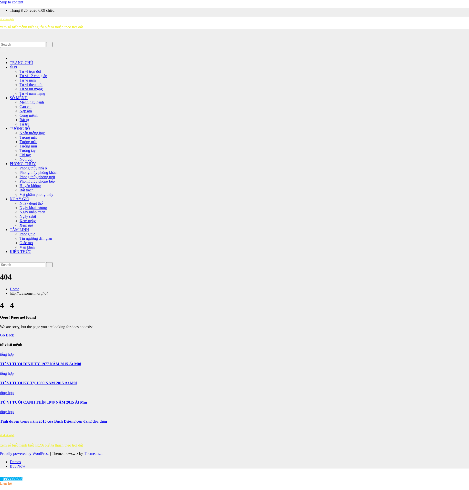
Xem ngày (28, 221)
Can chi (26, 106)
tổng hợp (7, 354)
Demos (15, 462)
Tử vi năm (28, 80)
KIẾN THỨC (20, 252)
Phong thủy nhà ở (33, 168)
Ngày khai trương (33, 208)
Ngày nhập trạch (32, 212)
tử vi (13, 67)
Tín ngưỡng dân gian (36, 238)
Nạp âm (26, 111)
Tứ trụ (24, 124)
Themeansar (93, 453)
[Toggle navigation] (3, 49)
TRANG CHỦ (21, 63)
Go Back (7, 335)
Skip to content (11, 2)
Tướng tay (28, 150)
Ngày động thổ (31, 203)
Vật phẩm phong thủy (36, 194)
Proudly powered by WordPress (25, 453)
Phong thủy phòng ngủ (37, 177)
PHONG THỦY (23, 164)
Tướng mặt (28, 137)
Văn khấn (27, 247)
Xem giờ (26, 225)
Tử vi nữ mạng (31, 89)
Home (14, 289)
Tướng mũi (28, 146)
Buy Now (17, 466)
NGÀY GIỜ (19, 199)
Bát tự (24, 120)
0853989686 (12, 479)
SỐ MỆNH (19, 98)
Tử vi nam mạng (32, 93)
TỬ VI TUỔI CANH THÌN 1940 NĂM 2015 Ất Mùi (43, 402)
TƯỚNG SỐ (20, 128)
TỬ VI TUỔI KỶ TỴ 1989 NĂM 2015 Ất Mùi (38, 383)
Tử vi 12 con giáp (33, 76)
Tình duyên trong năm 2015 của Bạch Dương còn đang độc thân (53, 421)
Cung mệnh (29, 115)
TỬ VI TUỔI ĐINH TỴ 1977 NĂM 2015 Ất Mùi (40, 364)
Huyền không (30, 186)
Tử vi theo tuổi (31, 85)
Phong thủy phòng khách (39, 172)
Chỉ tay (25, 155)
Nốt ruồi (26, 159)
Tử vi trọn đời (30, 71)
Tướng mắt (28, 142)
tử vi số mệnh (7, 19)
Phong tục (27, 234)
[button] (1, 40)
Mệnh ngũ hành (32, 102)
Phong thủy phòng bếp (37, 181)
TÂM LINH (19, 230)
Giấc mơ (26, 243)
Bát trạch (26, 190)
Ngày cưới (28, 216)
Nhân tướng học (32, 133)
